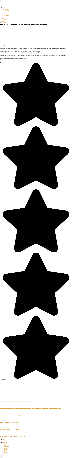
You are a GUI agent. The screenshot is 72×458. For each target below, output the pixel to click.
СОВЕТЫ (3, 18)
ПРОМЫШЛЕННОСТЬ (5, 9)
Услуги (5, 16)
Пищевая (5, 13)
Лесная (5, 445)
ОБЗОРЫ (3, 7)
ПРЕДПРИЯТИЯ (4, 440)
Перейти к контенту (3, 0)
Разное (5, 451)
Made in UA (5, 6)
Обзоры (4, 22)
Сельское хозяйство (6, 15)
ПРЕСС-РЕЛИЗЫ (4, 443)
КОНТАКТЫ (4, 19)
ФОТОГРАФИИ (4, 442)
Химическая (5, 14)
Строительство (6, 448)
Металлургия (5, 12)
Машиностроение (6, 446)
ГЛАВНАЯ (3, 5)
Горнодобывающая (6, 10)
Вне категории (6, 17)
